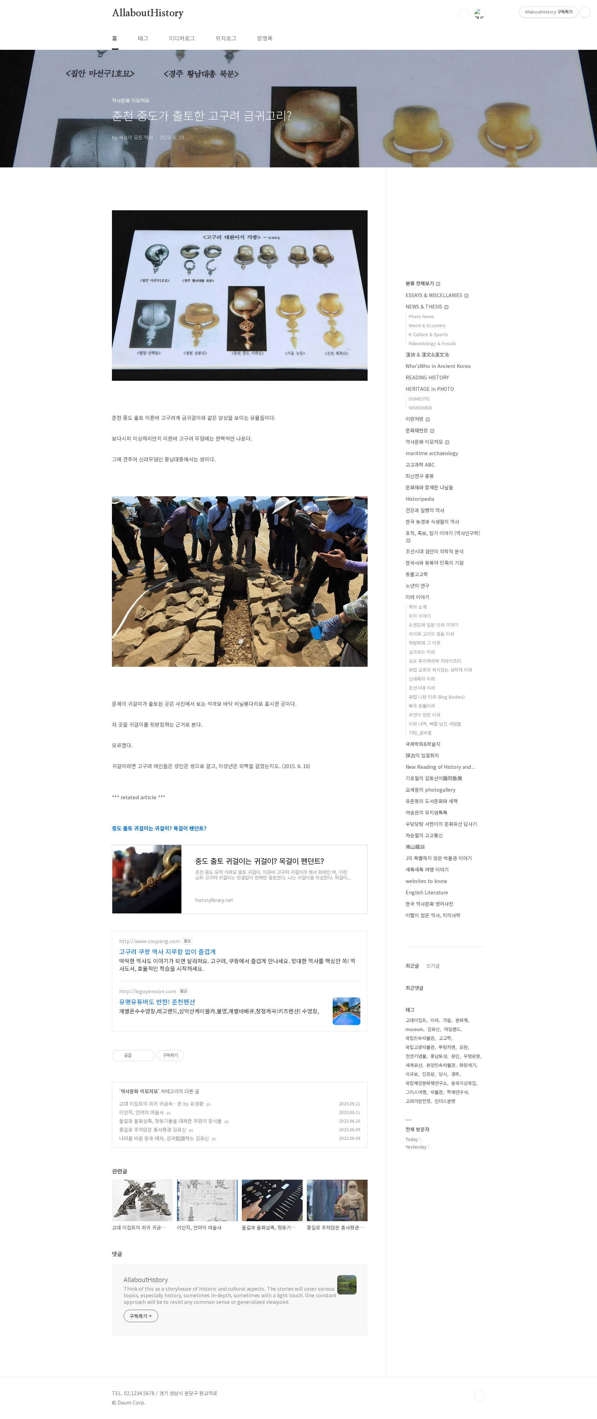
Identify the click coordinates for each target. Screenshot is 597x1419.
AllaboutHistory (148, 13)
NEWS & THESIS (425, 306)
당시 (443, 1074)
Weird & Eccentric (427, 325)
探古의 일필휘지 (422, 755)
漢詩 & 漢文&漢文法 (427, 354)
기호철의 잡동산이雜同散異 (434, 778)
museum (414, 1029)
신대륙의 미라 (422, 678)
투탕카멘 (447, 1047)
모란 (463, 1047)
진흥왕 (428, 1074)
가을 (447, 1020)
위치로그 (226, 38)
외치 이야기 (420, 615)
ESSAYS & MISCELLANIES (435, 295)
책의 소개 (418, 606)
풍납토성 (438, 1056)
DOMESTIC (419, 398)
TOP (479, 1395)
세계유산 (414, 1065)
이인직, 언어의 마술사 (141, 1112)
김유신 (433, 1029)
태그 (143, 38)
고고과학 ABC (420, 464)
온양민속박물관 (440, 1065)
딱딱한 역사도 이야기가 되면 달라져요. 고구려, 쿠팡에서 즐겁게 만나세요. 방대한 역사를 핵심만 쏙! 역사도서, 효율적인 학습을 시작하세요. (237, 964)
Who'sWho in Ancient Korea (438, 365)
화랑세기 (467, 1065)
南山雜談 (415, 846)
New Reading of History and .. (440, 766)
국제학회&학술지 (423, 743)
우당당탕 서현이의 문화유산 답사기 (441, 823)
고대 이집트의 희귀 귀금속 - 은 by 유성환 (161, 1103)
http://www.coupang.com (149, 941)
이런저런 (415, 418)
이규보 (412, 1074)
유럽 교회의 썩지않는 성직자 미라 (440, 669)
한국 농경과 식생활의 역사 (432, 521)
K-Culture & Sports (428, 334)
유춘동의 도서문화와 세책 (432, 801)
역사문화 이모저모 (139, 1091)
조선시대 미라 (422, 687)
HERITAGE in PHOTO (430, 388)
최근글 (412, 965)
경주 (455, 1074)
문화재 (461, 1020)
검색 (463, 14)
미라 (434, 1020)
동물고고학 (417, 574)
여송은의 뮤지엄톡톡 (426, 812)
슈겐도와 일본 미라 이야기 (433, 624)
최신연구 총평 (420, 475)
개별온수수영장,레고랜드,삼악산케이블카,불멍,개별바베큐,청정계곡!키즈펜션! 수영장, (219, 1011)
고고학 (445, 1038)
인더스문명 (445, 1101)
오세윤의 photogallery (430, 789)
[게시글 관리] (146, 1055)
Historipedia (420, 498)
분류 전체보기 (420, 283)
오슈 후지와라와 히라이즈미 (435, 660)
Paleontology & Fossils (432, 343)
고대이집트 (416, 1020)
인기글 (433, 965)
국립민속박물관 (420, 1038)
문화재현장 (417, 430)
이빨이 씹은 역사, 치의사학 (433, 915)
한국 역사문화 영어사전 (429, 903)
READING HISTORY (427, 377)
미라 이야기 (417, 596)
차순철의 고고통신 (424, 835)
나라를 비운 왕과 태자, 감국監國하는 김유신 (164, 1138)
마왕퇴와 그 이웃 (424, 642)
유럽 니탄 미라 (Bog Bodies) (437, 696)
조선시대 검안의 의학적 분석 (435, 551)
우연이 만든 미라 (424, 714)
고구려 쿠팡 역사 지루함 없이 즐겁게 (167, 951)
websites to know (426, 880)
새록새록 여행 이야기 (427, 869)
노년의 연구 (417, 585)
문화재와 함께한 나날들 (429, 487)
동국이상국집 (463, 1083)
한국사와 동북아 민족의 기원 (435, 562)
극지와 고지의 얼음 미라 (431, 633)
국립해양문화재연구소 (426, 1083)
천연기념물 (416, 1056)
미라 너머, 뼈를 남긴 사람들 (435, 723)
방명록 (265, 38)
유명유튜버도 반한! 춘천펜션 (157, 1001)
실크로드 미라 (422, 651)
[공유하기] (138, 1055)
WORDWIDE (420, 407)
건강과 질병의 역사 (425, 510)
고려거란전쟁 (418, 1101)
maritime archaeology (432, 453)
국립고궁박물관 (420, 1047)
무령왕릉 (472, 1056)
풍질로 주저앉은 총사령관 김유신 (152, 1129)
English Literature (427, 892)
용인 (455, 1056)
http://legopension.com (147, 991)
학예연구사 (457, 1092)
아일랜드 (452, 1029)
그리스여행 (416, 1092)
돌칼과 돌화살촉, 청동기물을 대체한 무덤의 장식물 (170, 1120)
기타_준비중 (420, 732)
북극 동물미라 (422, 705)
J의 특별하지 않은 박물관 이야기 (439, 858)
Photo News (421, 316)
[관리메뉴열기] (585, 12)
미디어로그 (182, 38)
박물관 (436, 1092)
